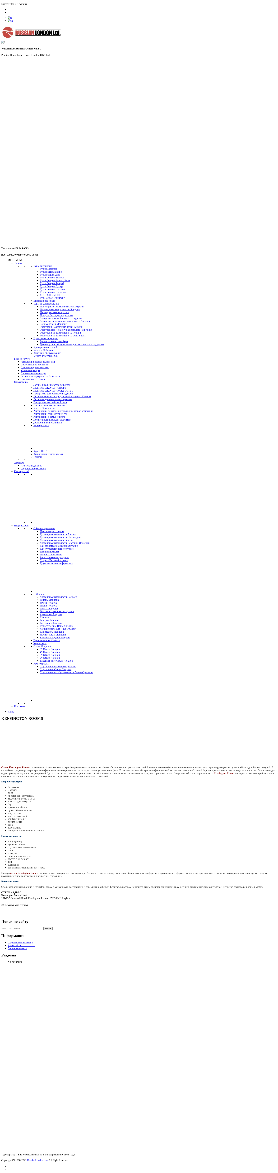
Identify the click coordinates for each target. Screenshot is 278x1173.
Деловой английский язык (47, 422)
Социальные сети (17, 948)
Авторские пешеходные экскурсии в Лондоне (65, 321)
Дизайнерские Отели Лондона (56, 660)
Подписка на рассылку (33, 468)
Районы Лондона (49, 599)
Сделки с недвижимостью (35, 367)
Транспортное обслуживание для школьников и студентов (72, 344)
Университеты (41, 425)
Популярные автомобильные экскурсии (62, 306)
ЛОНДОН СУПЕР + (51, 295)
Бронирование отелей (45, 347)
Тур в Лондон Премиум (53, 292)
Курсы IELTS (40, 451)
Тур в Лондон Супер (51, 286)
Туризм (18, 263)
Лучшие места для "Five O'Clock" (58, 628)
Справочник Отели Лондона (55, 669)
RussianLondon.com (37, 1160)
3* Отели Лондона (50, 655)
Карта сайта (39, 643)
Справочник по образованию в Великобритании (66, 672)
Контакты (19, 706)
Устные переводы (30, 370)
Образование (21, 382)
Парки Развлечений (51, 554)
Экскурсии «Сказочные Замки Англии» (62, 326)
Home (11, 711)
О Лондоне (39, 594)
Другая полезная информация (56, 563)
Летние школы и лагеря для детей (51, 384)
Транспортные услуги (45, 338)
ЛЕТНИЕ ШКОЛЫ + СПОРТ (49, 387)
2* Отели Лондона (50, 657)
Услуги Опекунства (44, 408)
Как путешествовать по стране (57, 548)
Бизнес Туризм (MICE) (45, 355)
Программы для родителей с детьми (53, 393)
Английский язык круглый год (50, 413)
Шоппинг (45, 617)
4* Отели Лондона (50, 652)
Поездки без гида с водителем (56, 315)
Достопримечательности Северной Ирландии (65, 543)
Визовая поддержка (44, 300)
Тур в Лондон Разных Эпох (55, 280)
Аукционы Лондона (51, 614)
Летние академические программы (52, 399)
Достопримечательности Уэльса (57, 540)
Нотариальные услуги (33, 379)
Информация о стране (52, 531)
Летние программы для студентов (52, 419)
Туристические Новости (46, 640)
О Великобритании (44, 528)
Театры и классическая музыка (57, 611)
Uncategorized (21, 471)
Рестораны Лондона (51, 623)
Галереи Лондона (49, 620)
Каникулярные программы (48, 454)
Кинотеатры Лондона (52, 631)
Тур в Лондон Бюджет (52, 277)
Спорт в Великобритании (54, 560)
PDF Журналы (41, 663)
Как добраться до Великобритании (59, 545)
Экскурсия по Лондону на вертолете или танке (66, 329)
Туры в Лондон (48, 268)
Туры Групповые (42, 266)
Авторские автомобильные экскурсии (61, 318)
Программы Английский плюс (50, 402)
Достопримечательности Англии (58, 534)
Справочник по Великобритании (58, 666)
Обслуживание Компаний (35, 364)
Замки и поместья (49, 551)
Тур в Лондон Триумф (52, 283)
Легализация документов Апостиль (40, 376)
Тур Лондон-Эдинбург (52, 297)
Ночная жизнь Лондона (53, 634)
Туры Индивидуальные (46, 303)
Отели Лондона (42, 646)
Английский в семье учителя (49, 416)
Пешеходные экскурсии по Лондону (60, 309)
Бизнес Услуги (22, 358)
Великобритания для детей (54, 557)
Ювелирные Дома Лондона (55, 637)
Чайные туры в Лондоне (53, 324)
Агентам (19, 462)
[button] (15, 260)
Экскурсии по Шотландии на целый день (63, 335)
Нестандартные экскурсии (54, 312)
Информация (21, 525)
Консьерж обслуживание (47, 353)
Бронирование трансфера (54, 341)
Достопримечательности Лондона (58, 597)
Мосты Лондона (49, 608)
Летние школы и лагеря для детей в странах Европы (62, 396)
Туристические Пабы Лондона (57, 626)
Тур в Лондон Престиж (52, 289)
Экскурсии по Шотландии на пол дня (60, 332)
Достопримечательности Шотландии (60, 537)
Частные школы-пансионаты (49, 405)
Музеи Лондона (48, 602)
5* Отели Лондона (50, 649)
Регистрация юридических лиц (38, 361)
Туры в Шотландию (51, 271)
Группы (37, 457)
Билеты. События (43, 350)
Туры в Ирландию (50, 274)
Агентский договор (31, 465)
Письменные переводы (33, 373)
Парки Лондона (48, 605)
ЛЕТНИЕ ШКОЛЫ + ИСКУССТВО (53, 390)
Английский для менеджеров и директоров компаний (63, 411)
